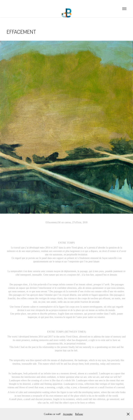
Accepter (68, 414)
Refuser (79, 414)
